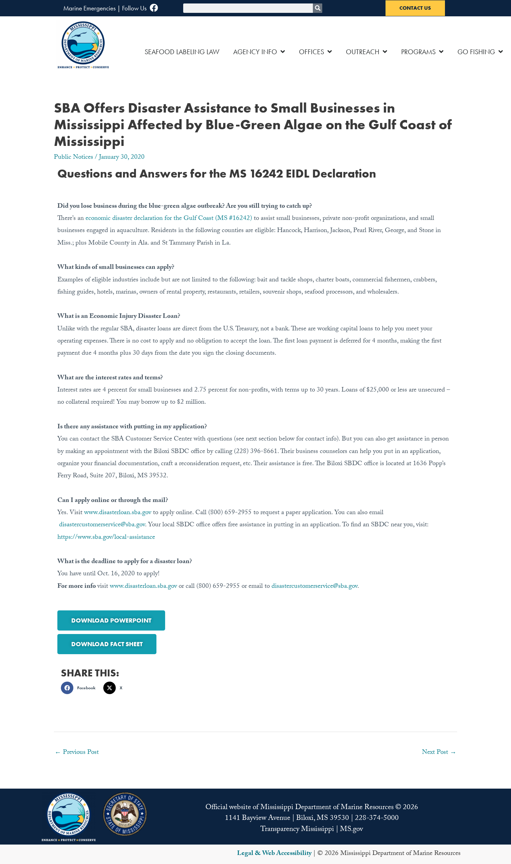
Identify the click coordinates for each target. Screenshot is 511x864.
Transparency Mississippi (297, 830)
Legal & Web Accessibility (274, 853)
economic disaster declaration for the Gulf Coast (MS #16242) (169, 218)
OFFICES (311, 51)
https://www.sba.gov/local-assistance (106, 537)
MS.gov (351, 830)
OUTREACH (362, 51)
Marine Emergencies (89, 8)
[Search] (317, 8)
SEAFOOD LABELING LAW (182, 51)
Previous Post (77, 752)
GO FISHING (476, 51)
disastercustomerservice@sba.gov (102, 525)
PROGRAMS (418, 51)
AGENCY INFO (255, 51)
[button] (80, 688)
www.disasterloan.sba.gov (117, 513)
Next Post (439, 752)
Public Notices (73, 157)
